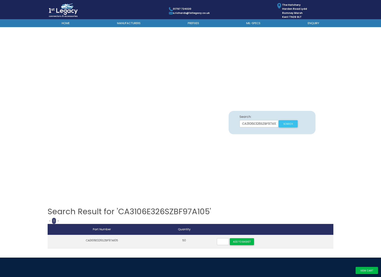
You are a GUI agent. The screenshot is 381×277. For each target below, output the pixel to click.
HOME (66, 23)
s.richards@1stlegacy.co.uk (191, 13)
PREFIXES (193, 23)
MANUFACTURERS (128, 23)
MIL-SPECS (253, 23)
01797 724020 (182, 8)
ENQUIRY (313, 23)
